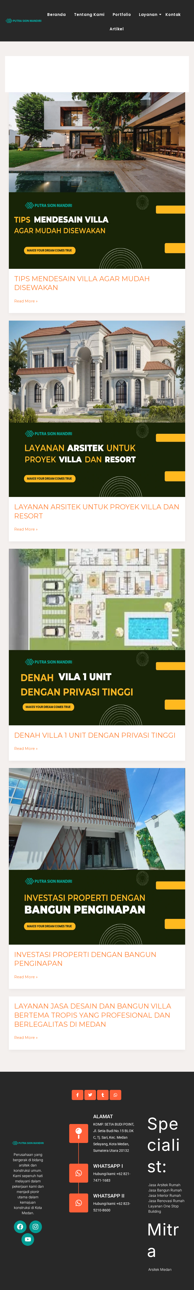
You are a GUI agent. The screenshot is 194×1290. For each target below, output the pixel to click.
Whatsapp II (109, 1196)
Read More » (26, 300)
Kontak (173, 14)
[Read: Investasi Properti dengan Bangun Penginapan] (97, 856)
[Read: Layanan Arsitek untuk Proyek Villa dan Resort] (97, 409)
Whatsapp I (108, 1166)
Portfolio (122, 14)
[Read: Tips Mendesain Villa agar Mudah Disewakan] (97, 180)
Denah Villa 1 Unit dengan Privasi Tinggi (95, 735)
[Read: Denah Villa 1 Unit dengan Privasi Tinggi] (97, 637)
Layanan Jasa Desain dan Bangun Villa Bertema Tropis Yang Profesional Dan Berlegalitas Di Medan (92, 1015)
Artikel (117, 29)
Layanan (148, 14)
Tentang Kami (89, 14)
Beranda (56, 14)
